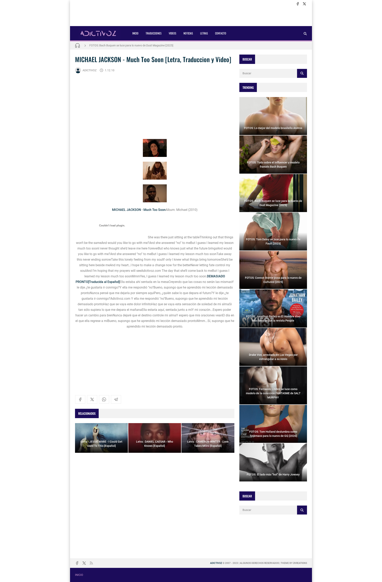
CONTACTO (220, 33)
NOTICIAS (188, 33)
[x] (304, 4)
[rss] (91, 563)
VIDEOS (172, 33)
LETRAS (204, 33)
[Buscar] (305, 33)
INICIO (135, 33)
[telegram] (116, 399)
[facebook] (297, 4)
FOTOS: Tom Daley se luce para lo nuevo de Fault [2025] (123, 46)
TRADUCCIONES (154, 33)
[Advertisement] (191, 16)
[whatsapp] (104, 399)
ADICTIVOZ (89, 70)
